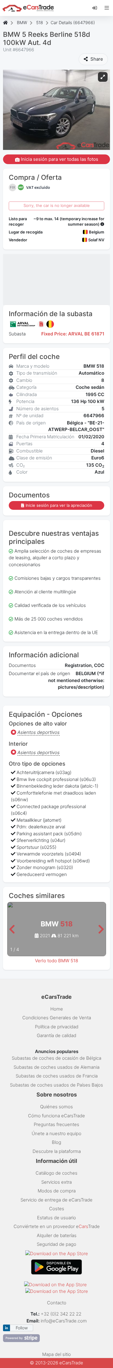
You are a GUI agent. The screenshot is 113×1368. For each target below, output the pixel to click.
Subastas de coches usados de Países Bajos (56, 1085)
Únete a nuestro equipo (56, 1133)
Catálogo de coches (56, 1173)
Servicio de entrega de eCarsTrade (56, 1200)
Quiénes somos (56, 1106)
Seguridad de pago (56, 1244)
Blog (56, 1142)
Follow (22, 1327)
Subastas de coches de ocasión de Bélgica (56, 1058)
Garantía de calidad (56, 1035)
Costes (56, 1208)
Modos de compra (57, 1191)
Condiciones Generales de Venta (56, 1017)
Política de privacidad (56, 1027)
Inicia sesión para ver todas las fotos (59, 159)
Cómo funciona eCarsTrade (56, 1116)
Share (96, 59)
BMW (22, 22)
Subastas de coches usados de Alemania (56, 1067)
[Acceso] (97, 7)
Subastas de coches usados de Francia (57, 1076)
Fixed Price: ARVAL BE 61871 (72, 334)
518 (39, 22)
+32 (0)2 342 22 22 (62, 1314)
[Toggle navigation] (107, 8)
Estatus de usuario (56, 1217)
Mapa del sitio (56, 1354)
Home (56, 1009)
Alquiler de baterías (57, 1235)
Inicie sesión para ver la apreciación (59, 505)
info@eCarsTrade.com (64, 1321)
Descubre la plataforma (57, 1151)
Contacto (56, 1303)
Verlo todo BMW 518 (56, 960)
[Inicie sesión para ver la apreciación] (41, 324)
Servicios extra (56, 1182)
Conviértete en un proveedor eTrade (57, 1226)
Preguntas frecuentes (56, 1124)
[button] (12, 929)
